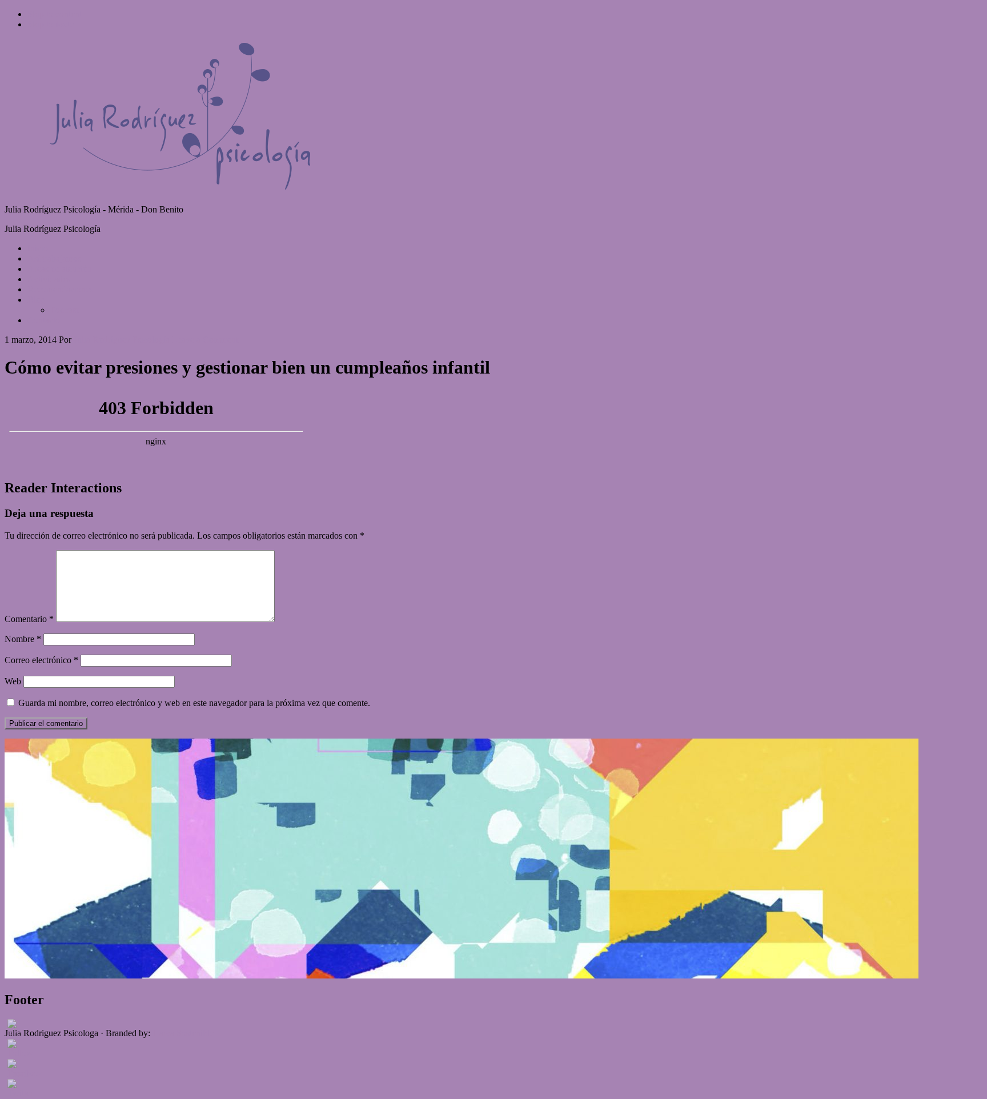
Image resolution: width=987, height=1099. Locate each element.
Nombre (23, 639)
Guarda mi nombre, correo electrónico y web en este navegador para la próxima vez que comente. (194, 703)
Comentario (29, 619)
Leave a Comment (205, 339)
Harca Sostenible (183, 1033)
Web (13, 681)
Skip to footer (52, 24)
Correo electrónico (41, 660)
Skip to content (54, 14)
